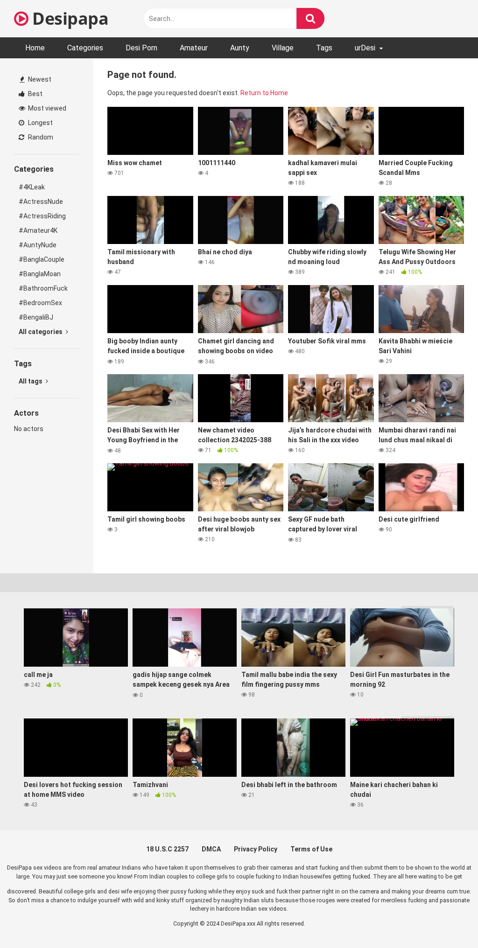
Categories (85, 47)
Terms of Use (311, 849)
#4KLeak (32, 187)
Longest (40, 122)
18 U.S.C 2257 (167, 849)
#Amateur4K (38, 230)
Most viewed (46, 108)
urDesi (365, 47)
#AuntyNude (37, 245)
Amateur (194, 47)
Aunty (239, 47)
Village (283, 47)
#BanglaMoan (40, 274)
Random (40, 137)
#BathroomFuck (43, 288)
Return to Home (264, 93)
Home (35, 47)
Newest (39, 79)
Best (34, 94)
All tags (31, 381)
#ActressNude (41, 201)
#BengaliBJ (36, 317)
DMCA (211, 849)
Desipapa (68, 18)
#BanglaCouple (41, 259)
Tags (324, 47)
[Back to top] (446, 919)
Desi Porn (141, 47)
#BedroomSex (40, 303)
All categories (41, 331)
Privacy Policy (255, 849)
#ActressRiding (42, 216)
